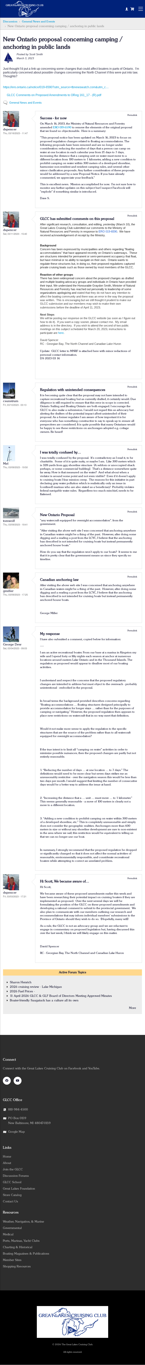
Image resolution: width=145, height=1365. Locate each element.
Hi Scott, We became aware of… (64, 881)
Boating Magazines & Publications (26, 1254)
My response (50, 634)
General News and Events (38, 21)
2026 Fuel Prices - (22, 991)
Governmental (12, 1228)
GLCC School (12, 1182)
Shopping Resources (17, 1266)
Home (7, 1157)
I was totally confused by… (60, 452)
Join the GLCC (13, 1169)
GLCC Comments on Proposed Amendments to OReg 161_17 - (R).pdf (54, 95)
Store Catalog (12, 1195)
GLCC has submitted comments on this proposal (77, 219)
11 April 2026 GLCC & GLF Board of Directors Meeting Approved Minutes (61, 996)
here (61, 332)
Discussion (10, 21)
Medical (8, 1234)
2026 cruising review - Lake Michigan (36, 987)
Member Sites (12, 1260)
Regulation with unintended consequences (72, 390)
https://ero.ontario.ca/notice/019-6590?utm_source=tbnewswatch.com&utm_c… (56, 87)
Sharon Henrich (20, 982)
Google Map (16, 1132)
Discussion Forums (16, 1176)
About (7, 1163)
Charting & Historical (17, 1247)
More (132, 1008)
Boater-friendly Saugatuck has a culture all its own (44, 1000)
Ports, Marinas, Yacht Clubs (21, 1241)
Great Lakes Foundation (19, 1189)
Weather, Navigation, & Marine (23, 1222)
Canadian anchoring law (59, 580)
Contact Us (10, 1201)
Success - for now (53, 118)
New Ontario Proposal (57, 515)
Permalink (132, 115)
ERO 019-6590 (62, 127)
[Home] (24, 9)
